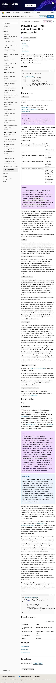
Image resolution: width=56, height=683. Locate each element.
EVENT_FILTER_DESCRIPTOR (37, 368)
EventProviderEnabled (27, 525)
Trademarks (12, 682)
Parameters (25, 45)
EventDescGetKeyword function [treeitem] (9, 91)
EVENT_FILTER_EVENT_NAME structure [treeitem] (11, 55)
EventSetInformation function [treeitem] (9, 152)
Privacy (33, 680)
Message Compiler (46, 448)
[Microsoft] (3, 13)
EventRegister (33, 395)
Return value (25, 47)
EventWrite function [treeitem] (9, 158)
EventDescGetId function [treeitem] (10, 88)
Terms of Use (4, 682)
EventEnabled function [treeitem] (9, 142)
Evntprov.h (36, 21)
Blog (21, 680)
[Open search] (48, 12)
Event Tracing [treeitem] (6, 26)
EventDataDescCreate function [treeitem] (9, 77)
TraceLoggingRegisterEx (40, 470)
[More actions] (53, 21)
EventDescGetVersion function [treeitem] (9, 105)
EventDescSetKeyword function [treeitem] (9, 121)
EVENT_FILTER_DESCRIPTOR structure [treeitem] (11, 46)
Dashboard (50, 16)
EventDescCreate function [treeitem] (10, 81)
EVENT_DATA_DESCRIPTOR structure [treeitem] (10, 37)
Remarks (24, 49)
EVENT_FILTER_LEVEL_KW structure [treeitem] (10, 64)
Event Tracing (28, 21)
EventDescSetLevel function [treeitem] (11, 125)
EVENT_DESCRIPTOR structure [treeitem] (9, 42)
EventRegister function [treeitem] (9, 149)
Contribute (27, 680)
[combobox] (10, 23)
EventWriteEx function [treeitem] (9, 161)
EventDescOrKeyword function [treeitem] (9, 110)
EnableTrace (24, 649)
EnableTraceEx (25, 107)
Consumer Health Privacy (44, 680)
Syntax (24, 43)
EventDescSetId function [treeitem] (10, 118)
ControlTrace (49, 424)
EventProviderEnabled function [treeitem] (9, 145)
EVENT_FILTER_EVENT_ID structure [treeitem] (10, 51)
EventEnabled (40, 523)
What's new (43, 16)
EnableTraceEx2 (25, 111)
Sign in (52, 12)
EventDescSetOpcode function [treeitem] (9, 128)
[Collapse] (18, 20)
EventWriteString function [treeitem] (10, 164)
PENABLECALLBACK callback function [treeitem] (9, 170)
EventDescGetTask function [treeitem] (10, 102)
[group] (38, 605)
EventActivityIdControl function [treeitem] (9, 73)
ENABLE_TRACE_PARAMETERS (29, 109)
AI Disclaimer (4, 680)
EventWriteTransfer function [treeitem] (11, 166)
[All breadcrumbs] (22, 21)
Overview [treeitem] (6, 34)
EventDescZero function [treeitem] (10, 139)
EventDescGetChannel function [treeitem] (9, 84)
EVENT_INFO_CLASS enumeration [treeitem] (9, 68)
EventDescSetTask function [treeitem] (10, 132)
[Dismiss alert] (53, 3)
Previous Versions (13, 680)
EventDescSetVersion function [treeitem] (9, 135)
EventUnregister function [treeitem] (10, 156)
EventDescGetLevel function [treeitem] (11, 95)
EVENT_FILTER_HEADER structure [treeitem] (9, 59)
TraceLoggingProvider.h (29, 468)
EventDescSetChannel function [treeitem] (9, 114)
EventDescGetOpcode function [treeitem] (9, 98)
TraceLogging (26, 452)
